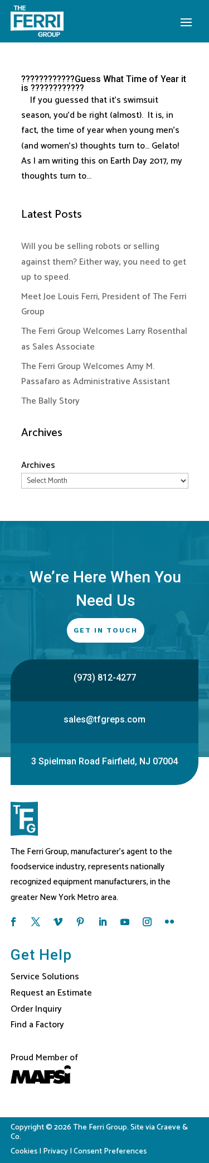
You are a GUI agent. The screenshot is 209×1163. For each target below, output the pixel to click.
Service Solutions (45, 976)
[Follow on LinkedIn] (102, 922)
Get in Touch (106, 630)
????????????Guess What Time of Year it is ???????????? (103, 83)
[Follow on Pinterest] (80, 922)
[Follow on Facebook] (13, 922)
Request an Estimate (51, 993)
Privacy (55, 1151)
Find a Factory (37, 1024)
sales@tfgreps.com (104, 719)
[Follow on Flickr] (169, 922)
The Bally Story (50, 401)
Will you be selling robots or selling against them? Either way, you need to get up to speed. (103, 261)
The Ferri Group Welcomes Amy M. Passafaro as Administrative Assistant (95, 374)
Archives (38, 465)
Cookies (24, 1151)
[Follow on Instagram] (147, 922)
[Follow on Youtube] (125, 922)
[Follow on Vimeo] (58, 922)
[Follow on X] (36, 922)
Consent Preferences (110, 1151)
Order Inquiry (36, 1009)
